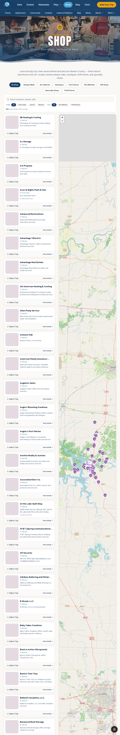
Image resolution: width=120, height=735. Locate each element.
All (14, 105)
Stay (77, 4)
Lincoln (32, 105)
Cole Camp (22, 105)
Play (56, 4)
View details (47, 133)
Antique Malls (29, 85)
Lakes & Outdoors (64, 13)
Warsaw (41, 105)
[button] (94, 474)
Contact (48, 13)
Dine (19, 4)
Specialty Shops (52, 90)
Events (30, 4)
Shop (68, 4)
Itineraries (44, 4)
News (88, 13)
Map (79, 13)
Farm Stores (74, 85)
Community (35, 13)
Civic (87, 4)
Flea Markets (89, 85)
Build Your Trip (106, 5)
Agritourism (20, 13)
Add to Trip (13, 133)
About (98, 13)
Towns (8, 13)
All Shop (14, 85)
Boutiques (59, 85)
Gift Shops (104, 85)
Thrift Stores (69, 90)
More (110, 13)
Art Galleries (45, 85)
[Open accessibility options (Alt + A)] (114, 729)
